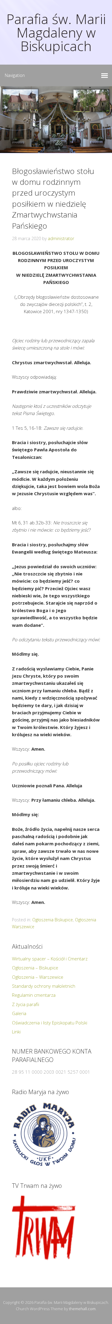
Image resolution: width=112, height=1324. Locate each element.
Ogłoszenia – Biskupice (35, 968)
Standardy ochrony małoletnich (43, 986)
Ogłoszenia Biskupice (52, 920)
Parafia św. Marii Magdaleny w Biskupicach (56, 32)
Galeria (19, 1013)
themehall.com (82, 1308)
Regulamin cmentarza (34, 995)
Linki (16, 1032)
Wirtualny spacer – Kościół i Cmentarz (50, 959)
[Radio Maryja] (44, 1134)
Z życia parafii (25, 1004)
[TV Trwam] (44, 1228)
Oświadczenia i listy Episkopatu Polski (49, 1023)
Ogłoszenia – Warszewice (37, 977)
